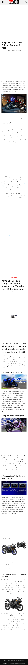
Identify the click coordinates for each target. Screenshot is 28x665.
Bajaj (14, 38)
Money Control (9, 236)
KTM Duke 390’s (12, 118)
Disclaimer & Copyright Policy (17, 660)
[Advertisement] (14, 19)
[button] (26, 2)
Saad (13, 50)
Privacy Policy (7, 660)
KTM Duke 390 (11, 188)
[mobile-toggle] (2, 2)
